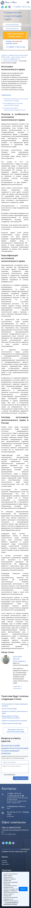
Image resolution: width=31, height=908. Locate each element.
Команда (4, 860)
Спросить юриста (21, 778)
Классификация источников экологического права (13, 104)
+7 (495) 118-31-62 (21, 6)
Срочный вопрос (9, 775)
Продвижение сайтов (11, 849)
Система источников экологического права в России (14, 109)
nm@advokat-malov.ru (16, 806)
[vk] (3, 843)
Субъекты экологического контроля (14, 721)
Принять (23, 889)
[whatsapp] (10, 843)
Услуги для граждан (12, 24)
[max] (13, 843)
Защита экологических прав (12, 723)
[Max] (9, 7)
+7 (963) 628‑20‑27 (14, 796)
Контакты (4, 862)
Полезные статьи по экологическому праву (15, 731)
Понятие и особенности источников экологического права (16, 100)
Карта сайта (5, 864)
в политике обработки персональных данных (10, 903)
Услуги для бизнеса (12, 28)
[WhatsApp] (5, 7)
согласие (6, 890)
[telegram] (2, 7)
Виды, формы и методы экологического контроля (11, 717)
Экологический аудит (9, 709)
